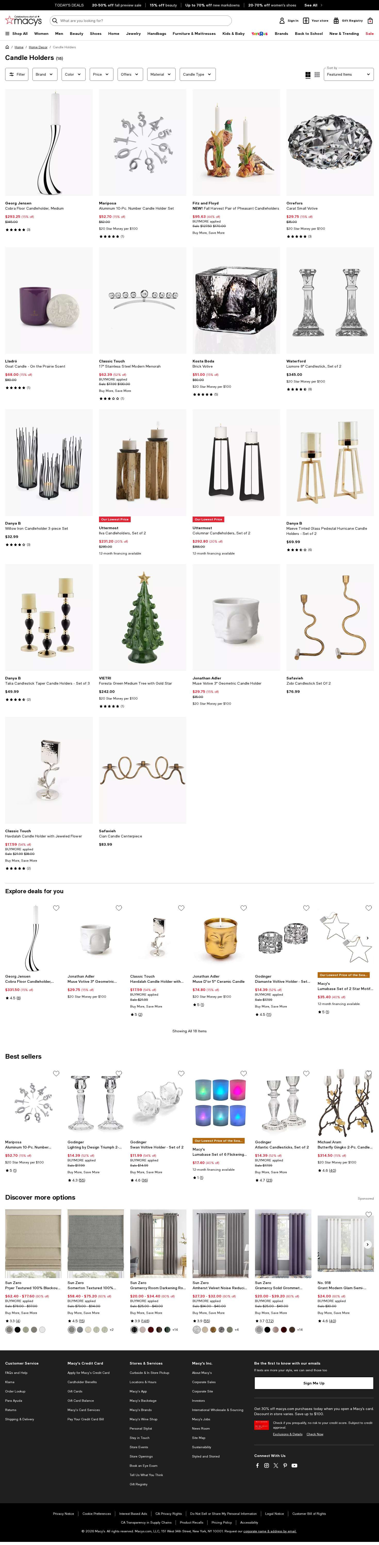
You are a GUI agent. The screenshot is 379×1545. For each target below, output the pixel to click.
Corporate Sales (204, 1382)
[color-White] (42, 1330)
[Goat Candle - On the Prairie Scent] (49, 300)
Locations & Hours (143, 1382)
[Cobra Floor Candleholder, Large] (33, 937)
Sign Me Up (314, 1383)
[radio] (9, 1330)
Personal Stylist (141, 1428)
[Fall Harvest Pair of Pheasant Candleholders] (236, 142)
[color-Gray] (72, 1330)
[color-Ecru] (205, 1330)
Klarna (9, 1382)
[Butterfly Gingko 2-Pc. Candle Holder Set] (346, 1102)
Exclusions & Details (287, 1434)
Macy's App (138, 1391)
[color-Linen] (88, 1330)
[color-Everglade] (167, 1330)
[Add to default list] (56, 908)
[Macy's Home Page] (23, 20)
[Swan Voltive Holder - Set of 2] (158, 1102)
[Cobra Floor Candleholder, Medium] (49, 142)
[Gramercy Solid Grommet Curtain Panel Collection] (283, 1243)
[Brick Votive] (236, 300)
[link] (49, 216)
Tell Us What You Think (146, 1475)
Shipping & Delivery (19, 1419)
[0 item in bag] (370, 20)
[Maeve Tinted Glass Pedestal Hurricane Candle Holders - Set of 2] (330, 462)
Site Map (198, 1438)
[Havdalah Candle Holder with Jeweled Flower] (49, 770)
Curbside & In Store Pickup (149, 1373)
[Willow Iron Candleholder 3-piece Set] (49, 462)
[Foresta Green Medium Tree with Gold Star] (143, 617)
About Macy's (202, 1373)
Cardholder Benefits (82, 1382)
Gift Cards (75, 1391)
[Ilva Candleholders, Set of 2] (143, 462)
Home (19, 47)
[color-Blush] (142, 1330)
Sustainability (201, 1447)
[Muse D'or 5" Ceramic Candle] (221, 937)
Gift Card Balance (81, 1401)
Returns (10, 1410)
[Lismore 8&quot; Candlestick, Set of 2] (330, 300)
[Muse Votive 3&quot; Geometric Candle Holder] (236, 617)
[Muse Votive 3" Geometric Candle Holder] (96, 937)
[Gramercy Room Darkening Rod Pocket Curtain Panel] (158, 1243)
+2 (112, 1330)
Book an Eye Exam (144, 1466)
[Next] (87, 142)
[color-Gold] (213, 1330)
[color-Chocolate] (159, 1330)
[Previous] (11, 142)
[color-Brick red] (151, 1330)
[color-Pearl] (197, 1330)
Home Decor (38, 47)
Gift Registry (138, 1484)
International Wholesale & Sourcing (217, 1410)
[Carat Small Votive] (330, 142)
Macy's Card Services (84, 1410)
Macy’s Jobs (201, 1419)
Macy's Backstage (143, 1401)
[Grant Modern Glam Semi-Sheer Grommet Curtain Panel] (346, 1243)
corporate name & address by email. (269, 1531)
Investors (198, 1401)
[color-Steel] (9, 1330)
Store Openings (141, 1456)
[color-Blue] (80, 1330)
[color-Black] (17, 1330)
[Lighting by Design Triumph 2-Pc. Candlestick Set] (96, 1102)
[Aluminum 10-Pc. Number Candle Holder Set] (143, 142)
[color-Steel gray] (34, 1330)
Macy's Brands (141, 1410)
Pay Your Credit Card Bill (86, 1419)
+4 (237, 1330)
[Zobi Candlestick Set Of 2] (330, 617)
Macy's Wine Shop (143, 1419)
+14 (175, 1330)
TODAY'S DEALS (69, 5)
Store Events (139, 1447)
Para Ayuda (13, 1401)
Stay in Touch (140, 1438)
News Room (201, 1428)
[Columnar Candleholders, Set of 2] (236, 462)
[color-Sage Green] (96, 1330)
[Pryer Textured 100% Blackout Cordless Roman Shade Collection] (33, 1243)
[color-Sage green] (26, 1330)
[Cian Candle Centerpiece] (143, 770)
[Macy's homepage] (8, 48)
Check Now (315, 1434)
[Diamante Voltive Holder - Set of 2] (283, 937)
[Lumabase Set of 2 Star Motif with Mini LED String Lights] (346, 937)
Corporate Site (202, 1391)
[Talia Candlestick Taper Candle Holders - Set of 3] (49, 617)
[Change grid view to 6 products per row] (317, 74)
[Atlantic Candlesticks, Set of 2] (283, 1102)
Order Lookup (15, 1391)
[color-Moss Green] (230, 1330)
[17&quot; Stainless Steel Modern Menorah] (143, 300)
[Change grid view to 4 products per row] (308, 75)
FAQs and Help (16, 1373)
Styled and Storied (206, 1456)
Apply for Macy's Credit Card (89, 1373)
